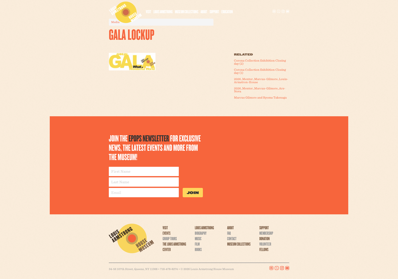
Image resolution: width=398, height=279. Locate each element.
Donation (264, 238)
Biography (200, 233)
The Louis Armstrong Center (174, 246)
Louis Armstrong (163, 11)
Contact (231, 238)
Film (197, 244)
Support (214, 11)
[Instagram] (283, 11)
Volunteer (265, 244)
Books (198, 249)
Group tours (170, 238)
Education (227, 11)
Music (198, 238)
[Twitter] (278, 11)
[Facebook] (274, 11)
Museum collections (186, 11)
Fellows (263, 249)
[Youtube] (287, 11)
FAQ (229, 233)
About (204, 11)
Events (166, 233)
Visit (148, 11)
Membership (266, 233)
